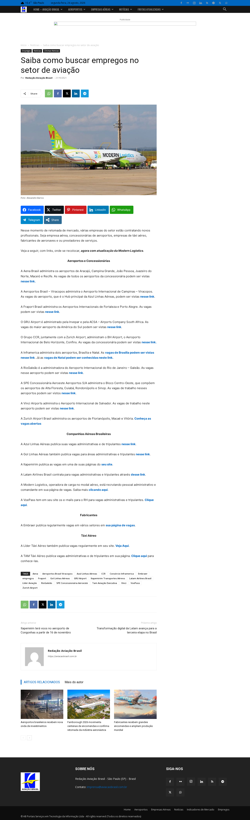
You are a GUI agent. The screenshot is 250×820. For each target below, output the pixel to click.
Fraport (42, 578)
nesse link (147, 296)
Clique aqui (139, 556)
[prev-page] (23, 737)
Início (24, 45)
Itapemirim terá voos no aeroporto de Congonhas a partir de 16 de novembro (46, 630)
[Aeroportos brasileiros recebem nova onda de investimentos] (42, 704)
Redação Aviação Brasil (39, 77)
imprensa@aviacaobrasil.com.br (107, 787)
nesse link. (28, 281)
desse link (138, 474)
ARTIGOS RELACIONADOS (42, 682)
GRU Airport (80, 578)
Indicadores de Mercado (200, 809)
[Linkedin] (201, 3)
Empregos (26, 50)
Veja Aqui (122, 546)
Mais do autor (74, 682)
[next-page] (29, 737)
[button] (224, 10)
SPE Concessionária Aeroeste (72, 583)
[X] (220, 3)
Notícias (124, 9)
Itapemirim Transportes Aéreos (108, 578)
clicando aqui (98, 490)
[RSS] (207, 3)
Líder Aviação (29, 583)
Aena (35, 573)
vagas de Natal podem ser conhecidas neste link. (78, 357)
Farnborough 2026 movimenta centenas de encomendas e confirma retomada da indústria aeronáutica (88, 726)
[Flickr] (188, 3)
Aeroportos (75, 9)
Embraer (142, 573)
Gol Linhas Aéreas (60, 578)
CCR (103, 573)
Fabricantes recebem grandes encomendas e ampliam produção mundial (133, 726)
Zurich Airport (30, 587)
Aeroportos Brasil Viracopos (57, 573)
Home (127, 809)
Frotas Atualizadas (149, 9)
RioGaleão (46, 583)
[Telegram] (213, 3)
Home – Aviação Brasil (46, 9)
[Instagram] (194, 3)
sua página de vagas (120, 525)
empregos (28, 578)
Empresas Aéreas (100, 9)
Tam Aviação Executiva (104, 583)
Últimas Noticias (51, 50)
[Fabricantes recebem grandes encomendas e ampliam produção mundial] (135, 704)
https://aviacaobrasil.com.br (62, 656)
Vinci (123, 583)
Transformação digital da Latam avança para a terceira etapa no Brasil (127, 630)
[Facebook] (181, 3)
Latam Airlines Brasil (140, 578)
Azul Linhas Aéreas (87, 573)
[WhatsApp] (226, 3)
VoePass (135, 583)
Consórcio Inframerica (122, 573)
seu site (106, 464)
